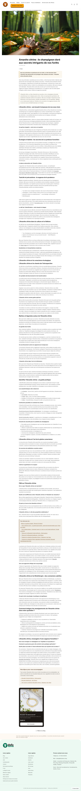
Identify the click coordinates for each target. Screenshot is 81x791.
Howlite (29, 759)
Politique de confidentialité (52, 788)
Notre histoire (6, 776)
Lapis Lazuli (30, 762)
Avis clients (5, 757)
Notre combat (6, 774)
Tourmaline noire (39, 203)
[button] (71, 4)
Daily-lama (28, 788)
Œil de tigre (30, 766)
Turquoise (30, 774)
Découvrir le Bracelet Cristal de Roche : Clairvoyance (34, 533)
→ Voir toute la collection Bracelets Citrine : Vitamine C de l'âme (35, 682)
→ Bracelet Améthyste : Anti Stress (28, 680)
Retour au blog (41, 730)
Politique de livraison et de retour (10, 778)
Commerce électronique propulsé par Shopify (39, 788)
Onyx (29, 768)
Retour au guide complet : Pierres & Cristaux (31, 523)
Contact (4, 764)
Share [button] (21, 68)
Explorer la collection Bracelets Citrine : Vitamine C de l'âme (36, 537)
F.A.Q (4, 768)
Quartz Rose (30, 770)
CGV (4, 759)
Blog (4, 755)
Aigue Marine (31, 755)
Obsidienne (58, 590)
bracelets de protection (24, 659)
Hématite (54, 559)
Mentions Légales (7, 772)
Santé (22, 10)
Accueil (14, 10)
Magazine (18, 10)
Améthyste (30, 757)
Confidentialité (6, 762)
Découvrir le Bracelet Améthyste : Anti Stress (32, 535)
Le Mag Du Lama (6, 770)
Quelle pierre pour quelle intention (10, 780)
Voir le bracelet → (31, 724)
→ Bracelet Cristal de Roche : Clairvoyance (30, 678)
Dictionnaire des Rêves (8, 766)
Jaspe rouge (24, 245)
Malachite (30, 772)
